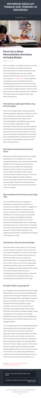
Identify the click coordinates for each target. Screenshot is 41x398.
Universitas (15, 365)
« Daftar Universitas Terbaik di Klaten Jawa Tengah (17, 374)
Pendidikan (19, 363)
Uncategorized (7, 365)
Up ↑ (21, 394)
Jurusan (12, 363)
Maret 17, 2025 (8, 61)
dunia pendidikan (18, 78)
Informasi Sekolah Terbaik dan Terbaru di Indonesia (20, 6)
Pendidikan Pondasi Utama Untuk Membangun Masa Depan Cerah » (20, 380)
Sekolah (25, 363)
